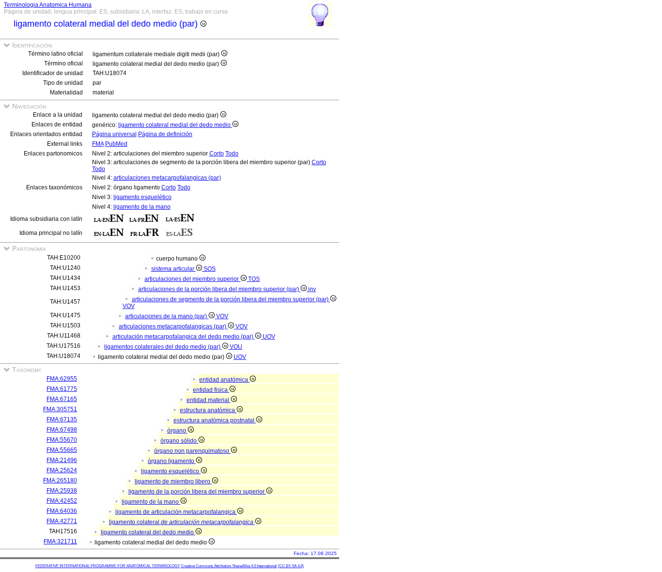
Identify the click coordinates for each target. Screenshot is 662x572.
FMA (98, 143)
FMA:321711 (60, 541)
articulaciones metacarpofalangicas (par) (167, 177)
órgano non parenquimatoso (192, 451)
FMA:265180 (60, 480)
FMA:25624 (62, 470)
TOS (254, 279)
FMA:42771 (62, 521)
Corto (216, 153)
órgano (177, 430)
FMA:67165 (62, 399)
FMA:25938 (62, 490)
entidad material (209, 400)
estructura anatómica (208, 410)
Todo (231, 153)
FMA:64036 (62, 511)
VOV (129, 306)
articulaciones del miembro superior (192, 279)
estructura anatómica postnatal (214, 420)
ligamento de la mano (142, 206)
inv (312, 289)
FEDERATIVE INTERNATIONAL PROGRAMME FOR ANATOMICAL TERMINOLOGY (107, 566)
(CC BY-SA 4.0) (291, 566)
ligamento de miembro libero (173, 481)
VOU (236, 346)
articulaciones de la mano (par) (166, 316)
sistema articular (173, 268)
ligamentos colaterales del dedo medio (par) (163, 346)
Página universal (114, 134)
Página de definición (165, 134)
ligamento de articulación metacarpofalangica (176, 512)
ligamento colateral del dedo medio (148, 532)
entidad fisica (211, 389)
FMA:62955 (62, 378)
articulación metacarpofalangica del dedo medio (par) (183, 336)
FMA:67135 (62, 419)
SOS (210, 268)
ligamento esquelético (142, 197)
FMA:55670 (62, 439)
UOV (269, 336)
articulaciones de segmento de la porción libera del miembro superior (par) (231, 299)
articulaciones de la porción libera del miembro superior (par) (219, 289)
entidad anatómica (224, 379)
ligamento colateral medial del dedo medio (175, 125)
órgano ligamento (172, 461)
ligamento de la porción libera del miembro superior (197, 491)
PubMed (116, 143)
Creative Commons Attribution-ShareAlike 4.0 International (229, 566)
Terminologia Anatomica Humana (48, 4)
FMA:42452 (62, 500)
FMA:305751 (60, 409)
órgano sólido (179, 440)
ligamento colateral (181, 522)
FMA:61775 (62, 389)
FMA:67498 (62, 429)
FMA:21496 (62, 460)
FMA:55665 (62, 450)
